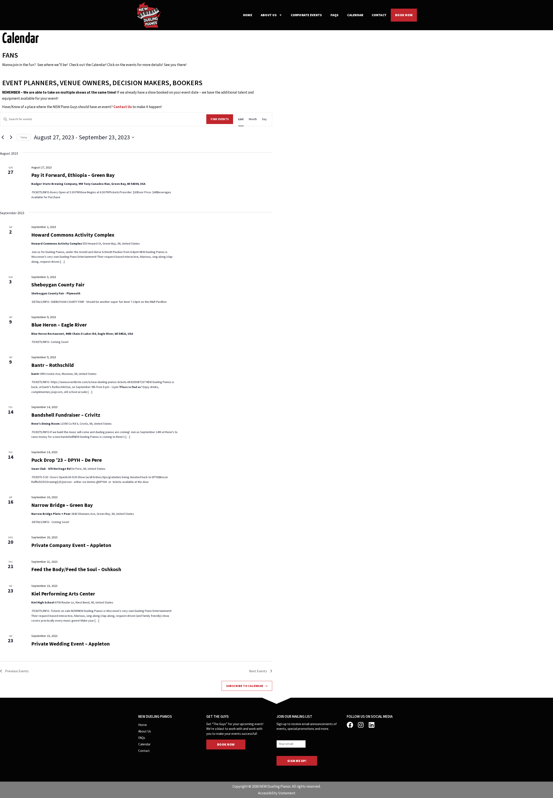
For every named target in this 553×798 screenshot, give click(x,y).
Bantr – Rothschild (52, 365)
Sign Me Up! (296, 761)
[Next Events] (11, 137)
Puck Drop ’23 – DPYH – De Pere (66, 460)
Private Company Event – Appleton (71, 545)
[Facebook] (350, 725)
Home (247, 15)
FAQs (334, 15)
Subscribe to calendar (244, 685)
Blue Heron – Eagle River (59, 324)
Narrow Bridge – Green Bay (62, 505)
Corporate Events (306, 15)
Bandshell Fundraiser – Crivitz (65, 415)
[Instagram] (361, 725)
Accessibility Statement (276, 793)
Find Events (220, 119)
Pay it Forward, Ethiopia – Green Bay (73, 175)
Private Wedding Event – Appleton (70, 643)
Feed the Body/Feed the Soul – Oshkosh (76, 569)
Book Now (404, 15)
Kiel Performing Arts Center (63, 593)
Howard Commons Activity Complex (72, 234)
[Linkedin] (371, 725)
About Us (269, 15)
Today (23, 137)
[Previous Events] (2, 137)
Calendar (355, 15)
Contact (379, 15)
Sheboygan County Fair (57, 284)
